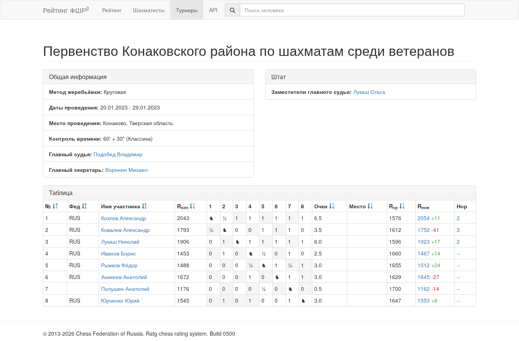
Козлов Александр (123, 218)
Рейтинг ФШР (66, 10)
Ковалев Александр (125, 229)
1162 (428, 288)
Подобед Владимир (117, 154)
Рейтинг (112, 10)
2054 (429, 218)
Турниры (187, 10)
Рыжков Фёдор (119, 265)
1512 (429, 265)
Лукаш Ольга (369, 91)
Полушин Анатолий (125, 288)
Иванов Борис (118, 253)
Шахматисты (149, 10)
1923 (429, 241)
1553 (427, 300)
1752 (428, 229)
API (213, 10)
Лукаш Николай (120, 241)
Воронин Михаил (126, 169)
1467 (429, 253)
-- (458, 253)
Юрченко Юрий (120, 300)
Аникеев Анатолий (124, 277)
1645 (428, 277)
